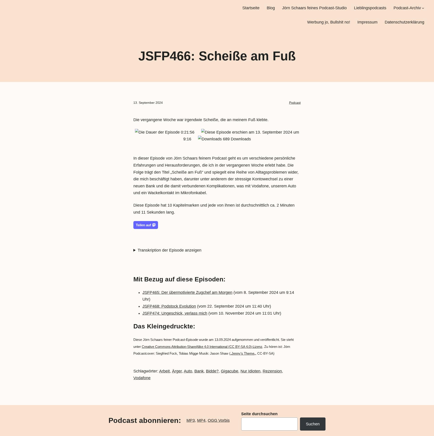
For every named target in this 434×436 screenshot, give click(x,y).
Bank (199, 371)
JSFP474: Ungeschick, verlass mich (174, 313)
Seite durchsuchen (259, 414)
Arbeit (164, 371)
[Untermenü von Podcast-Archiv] (423, 8)
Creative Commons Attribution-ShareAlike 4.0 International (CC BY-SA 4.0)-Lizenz (202, 347)
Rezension (272, 371)
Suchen (313, 424)
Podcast (295, 102)
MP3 (190, 420)
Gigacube (229, 371)
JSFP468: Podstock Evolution (169, 306)
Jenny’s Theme (242, 353)
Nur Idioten (250, 371)
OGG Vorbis (219, 420)
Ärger (177, 371)
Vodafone (142, 378)
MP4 (201, 420)
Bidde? (212, 371)
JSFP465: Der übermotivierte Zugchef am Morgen (187, 292)
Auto (188, 371)
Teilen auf (143, 225)
